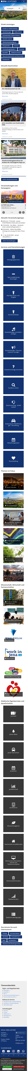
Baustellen (5, 52)
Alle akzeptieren (7, 1066)
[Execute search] (19, 8)
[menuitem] (13, 993)
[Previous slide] (3, 212)
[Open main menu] (24, 1)
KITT (5, 993)
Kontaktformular (21, 1032)
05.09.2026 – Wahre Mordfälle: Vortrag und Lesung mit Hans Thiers (13, 230)
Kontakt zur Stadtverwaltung (10, 28)
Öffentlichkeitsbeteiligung (8, 42)
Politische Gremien (16, 52)
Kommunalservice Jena (9, 997)
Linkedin (18, 1053)
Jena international (14, 933)
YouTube (8, 1053)
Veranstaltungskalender (8, 49)
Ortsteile (5, 933)
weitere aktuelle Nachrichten (10, 179)
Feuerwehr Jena (15, 937)
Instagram (13, 1053)
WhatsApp (23, 1053)
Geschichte (5, 937)
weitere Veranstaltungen (8, 241)
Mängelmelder (5, 46)
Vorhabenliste (11, 940)
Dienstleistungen (7, 32)
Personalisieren (7, 1069)
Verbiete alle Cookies (19, 1066)
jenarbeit (6, 992)
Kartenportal (5, 59)
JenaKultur (6, 990)
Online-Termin (18, 32)
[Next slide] (23, 212)
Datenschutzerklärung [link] (18, 1069)
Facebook (3, 1053)
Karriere (16, 46)
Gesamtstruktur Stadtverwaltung (11, 35)
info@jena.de (18, 1043)
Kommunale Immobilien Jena (11, 995)
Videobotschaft (12, 943)
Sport (4, 940)
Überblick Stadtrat (7, 39)
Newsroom (6, 1014)
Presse (5, 1012)
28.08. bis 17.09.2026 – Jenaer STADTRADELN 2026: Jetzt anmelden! (13, 222)
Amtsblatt (21, 49)
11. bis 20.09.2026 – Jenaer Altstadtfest (11, 236)
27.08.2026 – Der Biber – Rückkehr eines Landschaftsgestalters (13, 226)
